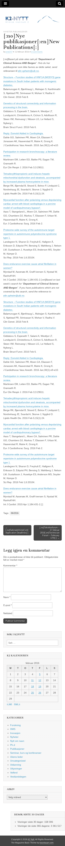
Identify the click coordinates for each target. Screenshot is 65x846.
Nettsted (7, 613)
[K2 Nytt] (32, 16)
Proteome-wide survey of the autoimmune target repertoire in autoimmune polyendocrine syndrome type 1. (30, 234)
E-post (7, 605)
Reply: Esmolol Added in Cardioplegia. (23, 133)
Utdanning (15, 764)
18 (32, 686)
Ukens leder (16, 757)
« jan (9, 704)
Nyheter (7, 31)
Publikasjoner (20, 31)
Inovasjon (15, 733)
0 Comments (36, 51)
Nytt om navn (17, 741)
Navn (6, 597)
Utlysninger (16, 768)
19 (39, 686)
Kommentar (10, 565)
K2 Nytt (31, 839)
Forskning (15, 725)
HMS (12, 729)
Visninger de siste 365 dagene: (34, 826)
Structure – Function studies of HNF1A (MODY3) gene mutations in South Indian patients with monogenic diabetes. (31, 81)
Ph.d (12, 745)
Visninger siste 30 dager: (31, 822)
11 (32, 680)
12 (39, 680)
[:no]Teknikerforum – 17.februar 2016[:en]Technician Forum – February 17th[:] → (50, 532)
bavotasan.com (47, 843)
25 (32, 692)
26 (39, 692)
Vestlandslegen (18, 776)
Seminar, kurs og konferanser (25, 752)
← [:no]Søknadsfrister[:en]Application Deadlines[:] (17, 530)
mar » (17, 704)
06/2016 (14, 513)
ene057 (9, 51)
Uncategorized (18, 760)
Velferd (14, 772)
